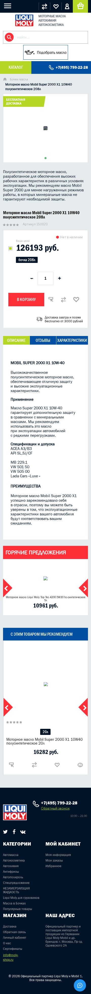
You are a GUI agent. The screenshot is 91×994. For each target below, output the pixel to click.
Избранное (53, 866)
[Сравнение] (44, 6)
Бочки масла (19, 79)
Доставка (9, 926)
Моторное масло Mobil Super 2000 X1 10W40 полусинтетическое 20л (44, 741)
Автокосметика (14, 860)
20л (45, 732)
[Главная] (5, 80)
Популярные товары (17, 909)
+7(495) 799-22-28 (72, 67)
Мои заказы (54, 860)
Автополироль (13, 877)
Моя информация (58, 855)
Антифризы (11, 871)
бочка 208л (26, 260)
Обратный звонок (55, 808)
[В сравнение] (63, 299)
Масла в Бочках (14, 903)
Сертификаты (12, 949)
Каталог (16, 67)
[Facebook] (14, 832)
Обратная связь (14, 932)
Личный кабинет (14, 937)
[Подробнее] (80, 764)
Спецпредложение (16, 883)
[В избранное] (76, 299)
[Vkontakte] (23, 832)
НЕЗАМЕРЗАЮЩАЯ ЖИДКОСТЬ (16, 890)
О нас (7, 943)
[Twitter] (5, 832)
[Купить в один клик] (50, 299)
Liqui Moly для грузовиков (21, 898)
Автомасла (10, 855)
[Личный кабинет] (67, 6)
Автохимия (11, 866)
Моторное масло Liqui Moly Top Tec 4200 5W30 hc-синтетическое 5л (45, 599)
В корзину (26, 299)
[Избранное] (55, 6)
